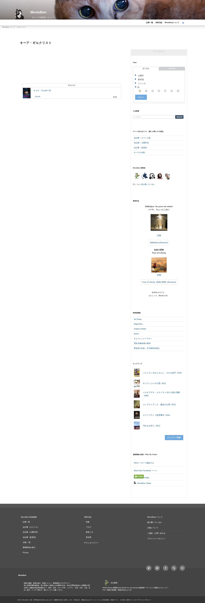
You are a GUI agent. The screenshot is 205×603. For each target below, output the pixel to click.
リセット (141, 97)
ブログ (88, 527)
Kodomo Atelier (140, 329)
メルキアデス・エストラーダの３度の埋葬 (161, 394)
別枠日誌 (158, 23)
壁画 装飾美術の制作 (142, 343)
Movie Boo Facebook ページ (145, 471)
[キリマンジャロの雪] (137, 383)
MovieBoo (38, 12)
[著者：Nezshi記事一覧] (137, 176)
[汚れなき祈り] (137, 426)
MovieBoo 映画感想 (29, 517)
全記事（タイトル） (31, 527)
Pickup (25, 552)
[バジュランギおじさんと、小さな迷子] (137, 373)
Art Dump (138, 319)
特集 (88, 522)
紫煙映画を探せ (29, 547)
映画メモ (89, 532)
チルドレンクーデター (143, 339)
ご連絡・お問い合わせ (156, 533)
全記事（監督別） (30, 537)
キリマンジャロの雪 (154, 383)
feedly (146, 478)
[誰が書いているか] (167, 176)
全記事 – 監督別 (140, 148)
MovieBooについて (172, 23)
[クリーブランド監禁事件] (137, 415)
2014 (37, 97)
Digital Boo (138, 324)
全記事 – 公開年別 (141, 143)
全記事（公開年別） (31, 532)
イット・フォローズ (42, 90)
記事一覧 (149, 23)
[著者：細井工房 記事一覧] (144, 176)
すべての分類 (139, 152)
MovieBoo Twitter (144, 483)
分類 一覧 (27, 542)
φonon (136, 334)
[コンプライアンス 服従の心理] (137, 404)
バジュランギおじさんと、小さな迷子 (162, 373)
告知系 (88, 537)
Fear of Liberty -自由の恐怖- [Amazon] (159, 282)
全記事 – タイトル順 (142, 138)
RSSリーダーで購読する (144, 463)
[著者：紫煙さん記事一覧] (160, 176)
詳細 (159, 235)
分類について (152, 528)
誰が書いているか (148, 184)
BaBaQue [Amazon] (159, 242)
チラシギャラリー (91, 543)
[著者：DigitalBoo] (152, 176)
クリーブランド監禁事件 (156, 415)
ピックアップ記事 (174, 437)
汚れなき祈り (151, 426)
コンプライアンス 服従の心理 (159, 404)
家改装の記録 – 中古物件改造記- (147, 348)
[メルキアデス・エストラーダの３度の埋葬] (137, 394)
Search (179, 117)
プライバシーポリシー (156, 539)
